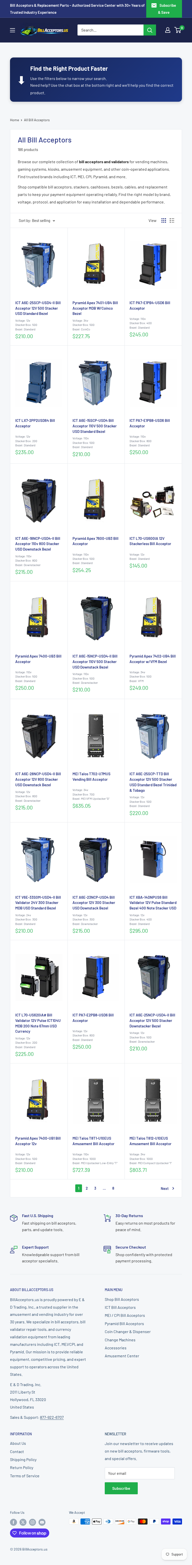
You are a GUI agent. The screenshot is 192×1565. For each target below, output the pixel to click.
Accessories (115, 1347)
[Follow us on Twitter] (23, 1522)
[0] (178, 30)
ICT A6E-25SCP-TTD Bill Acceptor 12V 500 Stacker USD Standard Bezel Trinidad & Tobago (153, 782)
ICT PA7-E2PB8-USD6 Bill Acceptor (93, 1018)
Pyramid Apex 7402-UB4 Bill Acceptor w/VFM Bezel (153, 659)
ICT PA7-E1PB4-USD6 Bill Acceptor (150, 305)
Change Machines (120, 1339)
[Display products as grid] (164, 220)
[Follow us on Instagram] (32, 1522)
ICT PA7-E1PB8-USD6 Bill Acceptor (150, 423)
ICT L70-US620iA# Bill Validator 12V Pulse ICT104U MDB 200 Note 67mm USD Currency (38, 1023)
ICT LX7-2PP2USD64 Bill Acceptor (35, 423)
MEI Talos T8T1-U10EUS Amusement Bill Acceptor (93, 1141)
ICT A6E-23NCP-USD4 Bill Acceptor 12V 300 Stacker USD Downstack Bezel (93, 902)
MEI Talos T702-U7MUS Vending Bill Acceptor (91, 777)
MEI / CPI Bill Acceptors (125, 1315)
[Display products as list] (172, 220)
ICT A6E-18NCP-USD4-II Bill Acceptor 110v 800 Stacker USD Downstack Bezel (37, 544)
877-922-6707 (52, 1417)
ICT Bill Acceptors (120, 1307)
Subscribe (121, 1488)
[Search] (150, 29)
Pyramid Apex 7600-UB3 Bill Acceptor (95, 541)
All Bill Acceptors (37, 120)
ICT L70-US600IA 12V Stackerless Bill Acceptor (150, 541)
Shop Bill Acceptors (122, 1299)
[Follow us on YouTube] (42, 1522)
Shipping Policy (23, 1459)
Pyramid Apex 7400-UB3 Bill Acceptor (38, 659)
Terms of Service (25, 1475)
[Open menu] (12, 30)
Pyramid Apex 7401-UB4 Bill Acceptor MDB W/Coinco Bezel (95, 308)
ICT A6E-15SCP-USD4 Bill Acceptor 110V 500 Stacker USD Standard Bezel (94, 426)
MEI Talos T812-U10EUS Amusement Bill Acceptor (151, 1141)
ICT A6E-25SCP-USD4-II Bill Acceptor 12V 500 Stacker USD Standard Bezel (38, 308)
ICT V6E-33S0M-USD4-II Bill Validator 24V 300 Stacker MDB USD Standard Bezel (38, 902)
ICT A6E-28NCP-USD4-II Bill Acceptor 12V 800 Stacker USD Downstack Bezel (38, 779)
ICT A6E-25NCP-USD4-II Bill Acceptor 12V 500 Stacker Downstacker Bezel (152, 1020)
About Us (18, 1443)
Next (165, 1188)
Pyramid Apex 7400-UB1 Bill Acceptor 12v (38, 1141)
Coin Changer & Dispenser (128, 1331)
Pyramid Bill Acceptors (124, 1323)
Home (14, 120)
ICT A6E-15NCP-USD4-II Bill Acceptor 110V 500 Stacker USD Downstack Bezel (95, 661)
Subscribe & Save (167, 8)
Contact (17, 1451)
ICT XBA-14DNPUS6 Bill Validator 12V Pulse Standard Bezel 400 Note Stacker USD (153, 902)
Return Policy (21, 1467)
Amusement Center (122, 1355)
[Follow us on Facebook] (13, 1522)
